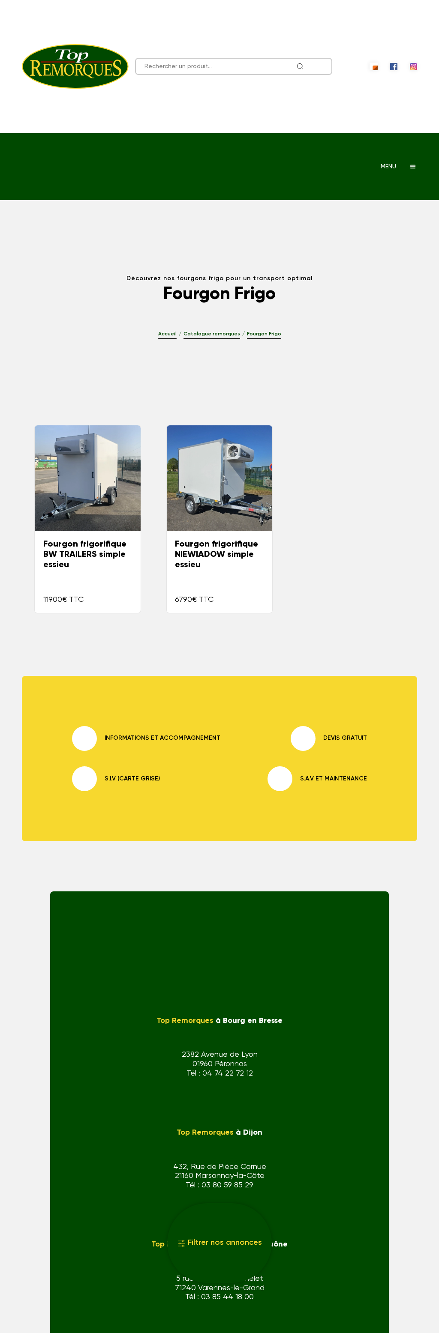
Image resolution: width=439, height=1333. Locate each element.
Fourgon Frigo (264, 334)
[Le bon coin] (373, 66)
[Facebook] (393, 66)
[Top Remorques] (75, 66)
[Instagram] (413, 66)
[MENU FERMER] (413, 166)
